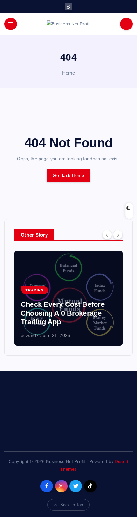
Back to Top (71, 504)
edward (10, 335)
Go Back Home (68, 175)
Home (68, 72)
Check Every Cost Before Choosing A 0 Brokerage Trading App (45, 313)
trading (17, 290)
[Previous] (107, 234)
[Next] (118, 234)
